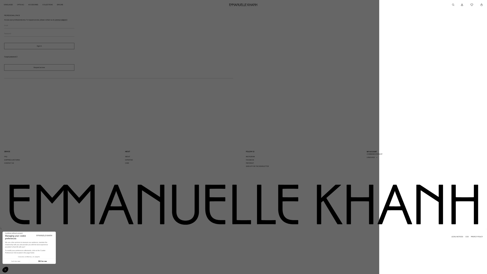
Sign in (39, 46)
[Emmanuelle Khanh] (243, 4)
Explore (60, 5)
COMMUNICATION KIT (374, 154)
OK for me (42, 261)
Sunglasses (8, 5)
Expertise (129, 160)
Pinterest (250, 163)
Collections (47, 5)
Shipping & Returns (12, 160)
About (127, 156)
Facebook (250, 160)
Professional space (12, 15)
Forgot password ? (11, 56)
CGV (467, 236)
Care (127, 163)
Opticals (20, 5)
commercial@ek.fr (60, 20)
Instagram (250, 156)
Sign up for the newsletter (257, 166)
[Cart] (481, 4)
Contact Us (9, 163)
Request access (39, 67)
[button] (5, 270)
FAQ (5, 156)
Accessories (33, 5)
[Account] (462, 4)
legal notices (457, 236)
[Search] (453, 4)
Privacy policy (477, 236)
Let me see (15, 261)
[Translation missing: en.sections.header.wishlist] (472, 5)
